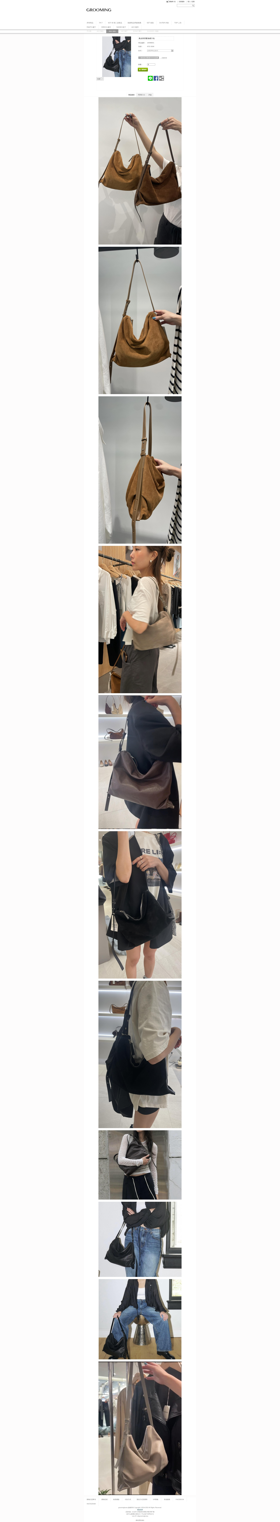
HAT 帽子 (124, 31)
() (172, 1)
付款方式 (128, 1499)
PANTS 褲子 (91, 27)
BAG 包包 (112, 31)
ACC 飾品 (100, 31)
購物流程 (105, 1499)
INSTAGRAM (91, 1504)
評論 (150, 95)
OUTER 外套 (164, 23)
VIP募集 (155, 1499)
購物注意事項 (91, 1499)
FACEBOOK (180, 1499)
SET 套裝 (150, 23)
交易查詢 (181, 1)
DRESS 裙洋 (106, 27)
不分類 (89, 31)
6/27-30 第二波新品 (115, 23)
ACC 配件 (135, 27)
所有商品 (90, 23)
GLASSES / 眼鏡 (152, 31)
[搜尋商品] (193, 5)
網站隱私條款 (140, 1520)
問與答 (141, 95)
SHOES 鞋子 (121, 27)
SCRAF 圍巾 (137, 31)
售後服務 (167, 1499)
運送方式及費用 (142, 1499)
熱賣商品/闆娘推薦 (134, 23)
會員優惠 (116, 1499)
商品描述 (131, 95)
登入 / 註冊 (191, 1)
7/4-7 (100, 23)
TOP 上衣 (177, 23)
